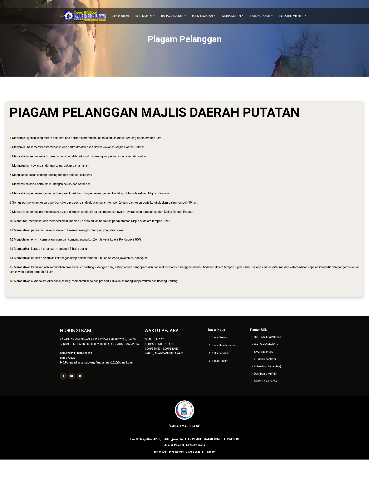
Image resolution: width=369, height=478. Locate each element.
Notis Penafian (220, 353)
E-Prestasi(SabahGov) (267, 366)
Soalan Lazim (220, 360)
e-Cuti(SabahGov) (265, 359)
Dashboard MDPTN (265, 373)
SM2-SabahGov (263, 351)
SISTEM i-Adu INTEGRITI (268, 337)
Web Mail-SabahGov (266, 344)
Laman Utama (121, 16)
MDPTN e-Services (265, 381)
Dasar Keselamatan (224, 345)
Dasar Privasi (220, 337)
